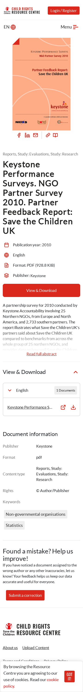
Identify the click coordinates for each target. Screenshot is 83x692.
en (6, 27)
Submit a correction (25, 595)
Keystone (44, 446)
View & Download (41, 290)
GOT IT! (69, 676)
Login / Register (63, 10)
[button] (35, 647)
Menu (66, 27)
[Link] (48, 135)
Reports (43, 468)
